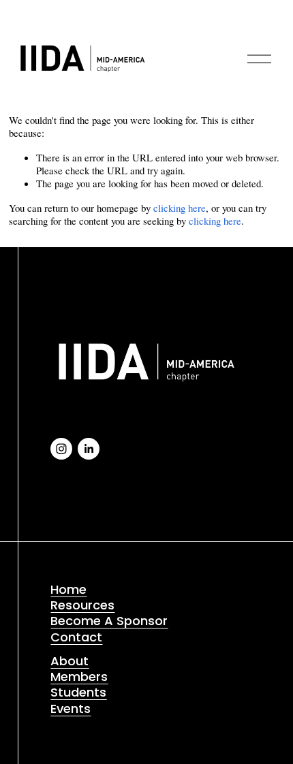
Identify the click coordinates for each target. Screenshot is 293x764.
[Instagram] (61, 449)
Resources (82, 605)
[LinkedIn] (88, 449)
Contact (76, 637)
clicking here (179, 207)
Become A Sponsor (109, 620)
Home (68, 589)
